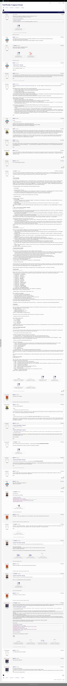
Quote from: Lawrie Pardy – (19, 542)
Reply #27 (14, 650)
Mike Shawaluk (6, 128)
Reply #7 (14, 128)
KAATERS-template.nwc (19, 586)
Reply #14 (14, 423)
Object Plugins (17, 7)
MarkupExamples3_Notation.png (31, 387)
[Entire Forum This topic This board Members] (60, 3)
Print (63, 10)
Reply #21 (15, 524)
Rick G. (7, 14)
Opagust (6, 491)
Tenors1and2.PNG (19, 533)
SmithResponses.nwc (19, 452)
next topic (63, 12)
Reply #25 (14, 593)
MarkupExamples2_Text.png (31, 379)
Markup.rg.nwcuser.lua (19, 28)
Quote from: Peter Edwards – (19, 459)
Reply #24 (15, 573)
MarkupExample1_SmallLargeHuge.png (19, 379)
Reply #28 (14, 658)
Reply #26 (15, 602)
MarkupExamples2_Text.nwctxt (43, 379)
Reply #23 (14, 563)
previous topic (59, 12)
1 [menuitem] (3, 10)
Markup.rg (22, 7)
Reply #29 (14, 666)
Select (16, 20)
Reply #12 (14, 394)
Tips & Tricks (11, 7)
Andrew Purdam (7, 603)
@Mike (14, 141)
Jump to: (55, 679)
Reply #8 (14, 140)
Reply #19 (15, 491)
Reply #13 (14, 404)
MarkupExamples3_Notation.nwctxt (19, 387)
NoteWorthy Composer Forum (12, 5)
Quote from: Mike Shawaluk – (19, 425)
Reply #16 (14, 457)
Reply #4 (14, 73)
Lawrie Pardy (7, 394)
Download (18, 20)
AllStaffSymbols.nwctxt (55, 379)
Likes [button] (63, 157)
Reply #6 (14, 118)
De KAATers (29, 579)
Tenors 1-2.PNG (19, 507)
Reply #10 (14, 160)
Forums (7, 7)
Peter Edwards (6, 442)
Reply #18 (14, 481)
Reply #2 (15, 45)
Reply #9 (14, 150)
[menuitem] (63, 10)
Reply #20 (14, 514)
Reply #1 (14, 37)
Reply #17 (14, 471)
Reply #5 (14, 84)
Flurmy (7, 37)
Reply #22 (15, 540)
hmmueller (7, 73)
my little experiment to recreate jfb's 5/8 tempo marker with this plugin (24, 85)
